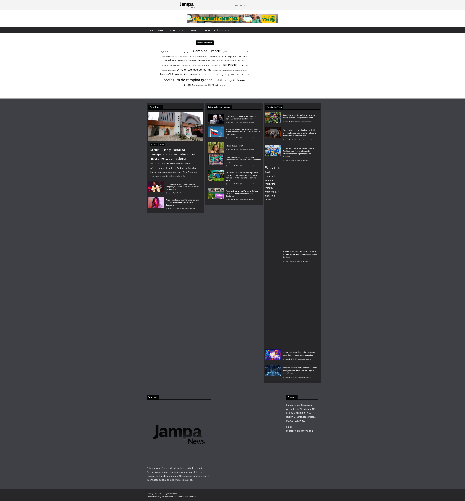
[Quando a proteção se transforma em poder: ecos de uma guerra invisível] (273, 119)
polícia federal (205, 75)
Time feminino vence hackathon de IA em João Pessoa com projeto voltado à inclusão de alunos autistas (299, 133)
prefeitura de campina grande (188, 79)
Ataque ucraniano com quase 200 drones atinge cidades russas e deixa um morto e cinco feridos (243, 131)
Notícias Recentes (222, 30)
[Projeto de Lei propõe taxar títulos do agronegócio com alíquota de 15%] (216, 119)
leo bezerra (243, 65)
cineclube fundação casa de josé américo (175, 56)
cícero (244, 56)
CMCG (191, 56)
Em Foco (195, 30)
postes (231, 74)
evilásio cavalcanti (166, 65)
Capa (151, 30)
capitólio (225, 52)
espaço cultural (210, 60)
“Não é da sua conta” (234, 146)
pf (233, 70)
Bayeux (163, 51)
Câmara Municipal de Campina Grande (225, 56)
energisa (201, 60)
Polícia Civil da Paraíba (187, 74)
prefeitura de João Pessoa (229, 80)
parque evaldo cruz (225, 70)
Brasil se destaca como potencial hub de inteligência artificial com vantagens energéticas (300, 370)
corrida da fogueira (201, 56)
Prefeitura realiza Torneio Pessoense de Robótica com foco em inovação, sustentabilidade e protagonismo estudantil (300, 152)
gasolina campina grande (203, 65)
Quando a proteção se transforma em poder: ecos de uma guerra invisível (299, 116)
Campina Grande (207, 51)
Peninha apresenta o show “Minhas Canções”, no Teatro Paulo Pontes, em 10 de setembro (182, 186)
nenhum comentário (185, 163)
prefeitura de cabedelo (242, 75)
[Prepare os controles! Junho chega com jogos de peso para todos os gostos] (273, 356)
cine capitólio (244, 52)
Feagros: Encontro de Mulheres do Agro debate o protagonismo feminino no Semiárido (242, 193)
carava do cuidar (234, 52)
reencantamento (201, 85)
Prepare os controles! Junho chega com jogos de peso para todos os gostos (299, 353)
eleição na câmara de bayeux (187, 60)
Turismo (222, 85)
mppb (164, 70)
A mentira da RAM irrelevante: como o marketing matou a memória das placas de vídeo (300, 254)
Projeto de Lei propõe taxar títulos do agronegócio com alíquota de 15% (241, 117)
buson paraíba (172, 52)
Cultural (171, 30)
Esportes (183, 30)
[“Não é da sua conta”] (216, 147)
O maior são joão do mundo (194, 69)
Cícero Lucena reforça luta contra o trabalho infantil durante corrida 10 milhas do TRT (243, 159)
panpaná (215, 70)
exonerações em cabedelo (181, 65)
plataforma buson (241, 70)
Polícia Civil (166, 74)
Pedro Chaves (170, 163)
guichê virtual (216, 65)
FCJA (192, 65)
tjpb (216, 85)
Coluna (206, 30)
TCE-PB (211, 85)
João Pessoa (229, 65)
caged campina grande (185, 52)
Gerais (160, 30)
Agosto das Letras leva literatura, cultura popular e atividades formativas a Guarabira (182, 202)
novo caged (172, 70)
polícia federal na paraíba (219, 75)
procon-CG (189, 84)
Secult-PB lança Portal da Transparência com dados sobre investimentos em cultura (172, 154)
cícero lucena (170, 60)
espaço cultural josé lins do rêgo (227, 60)
